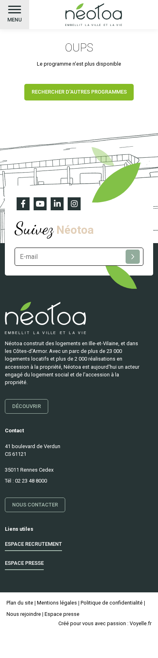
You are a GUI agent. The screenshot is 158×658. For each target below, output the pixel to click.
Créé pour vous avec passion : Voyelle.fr (105, 623)
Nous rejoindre (23, 614)
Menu (14, 20)
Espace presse (24, 563)
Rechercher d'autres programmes (79, 92)
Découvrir (26, 406)
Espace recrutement (33, 544)
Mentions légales (57, 603)
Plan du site (19, 603)
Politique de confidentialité (112, 603)
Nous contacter (35, 504)
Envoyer (133, 257)
